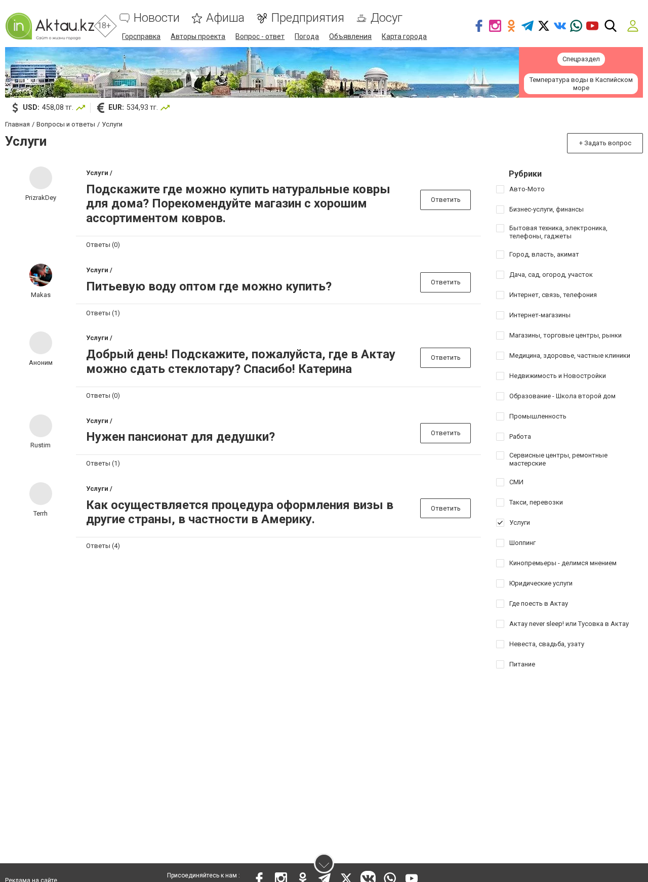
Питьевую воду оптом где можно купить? (209, 286)
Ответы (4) (103, 546)
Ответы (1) (103, 313)
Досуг (386, 18)
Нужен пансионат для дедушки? (180, 437)
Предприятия (307, 18)
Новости (157, 18)
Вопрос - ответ (260, 36)
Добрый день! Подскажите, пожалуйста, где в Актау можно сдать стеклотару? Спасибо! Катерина (240, 361)
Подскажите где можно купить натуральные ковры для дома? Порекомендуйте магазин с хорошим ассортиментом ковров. (238, 204)
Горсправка (141, 36)
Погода (307, 36)
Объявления (350, 36)
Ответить (446, 199)
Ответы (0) (103, 244)
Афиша (225, 18)
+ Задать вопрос (605, 143)
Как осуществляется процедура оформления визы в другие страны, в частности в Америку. (239, 512)
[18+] (49, 26)
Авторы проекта (198, 36)
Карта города (404, 36)
